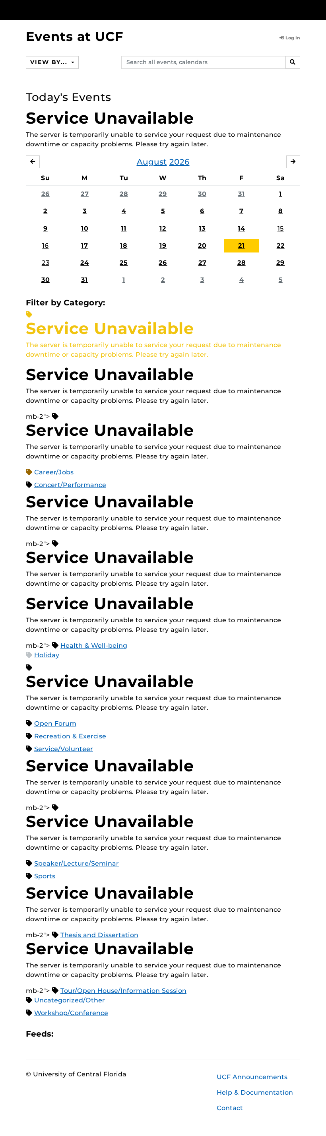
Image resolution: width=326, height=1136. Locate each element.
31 (241, 194)
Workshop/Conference (71, 1013)
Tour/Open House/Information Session (123, 990)
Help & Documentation (255, 1092)
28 (124, 194)
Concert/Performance (70, 485)
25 (124, 262)
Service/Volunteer (63, 749)
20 (202, 245)
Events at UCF (74, 36)
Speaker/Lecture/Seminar (76, 863)
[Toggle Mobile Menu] (298, 9)
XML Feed (104, 1034)
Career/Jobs (54, 472)
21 (241, 245)
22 (281, 245)
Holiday (46, 655)
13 (202, 228)
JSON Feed (117, 1034)
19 (163, 245)
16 (45, 245)
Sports (44, 876)
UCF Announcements (252, 1077)
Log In (292, 38)
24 (84, 262)
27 (85, 194)
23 (45, 262)
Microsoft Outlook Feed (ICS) (77, 1034)
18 (123, 245)
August (152, 162)
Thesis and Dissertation (99, 935)
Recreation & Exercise (70, 736)
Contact (230, 1108)
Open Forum (55, 723)
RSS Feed (90, 1034)
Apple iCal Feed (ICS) (63, 1034)
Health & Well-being (93, 645)
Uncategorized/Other (69, 1000)
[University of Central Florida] (79, 10)
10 (84, 228)
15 (280, 228)
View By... (49, 62)
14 (241, 228)
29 (163, 194)
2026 (179, 162)
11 (123, 228)
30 (202, 194)
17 (84, 245)
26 (45, 194)
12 (162, 228)
